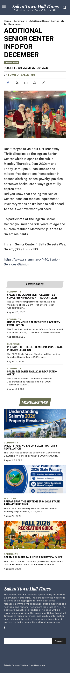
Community (20, 21)
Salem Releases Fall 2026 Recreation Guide (33, 557)
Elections (13, 344)
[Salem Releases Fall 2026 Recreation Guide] (35, 535)
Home (7, 21)
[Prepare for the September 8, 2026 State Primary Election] (35, 479)
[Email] (26, 83)
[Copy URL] (43, 83)
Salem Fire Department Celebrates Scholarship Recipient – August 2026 (32, 296)
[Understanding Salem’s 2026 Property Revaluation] (35, 423)
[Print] (34, 83)
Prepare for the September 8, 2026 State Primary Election (35, 348)
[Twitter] (17, 83)
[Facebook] (8, 83)
